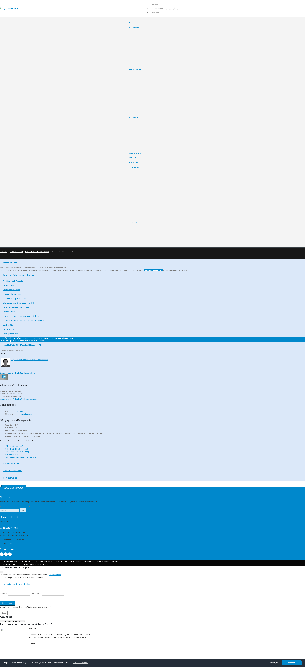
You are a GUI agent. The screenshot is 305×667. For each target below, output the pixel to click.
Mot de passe (136, 189)
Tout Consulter (134, 73)
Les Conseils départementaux (138, 88)
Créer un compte (157, 8)
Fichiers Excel (134, 27)
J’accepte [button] (292, 663)
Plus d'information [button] (80, 663)
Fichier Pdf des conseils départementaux (142, 133)
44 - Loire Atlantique (24, 414)
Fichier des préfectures (136, 49)
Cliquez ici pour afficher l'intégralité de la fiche (17, 373)
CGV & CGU (59, 562)
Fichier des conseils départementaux (141, 40)
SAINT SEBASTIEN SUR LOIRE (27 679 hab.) (21, 457)
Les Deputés (133, 106)
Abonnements (135, 153)
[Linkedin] (176, 8)
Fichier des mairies (135, 34)
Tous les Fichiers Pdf (136, 121)
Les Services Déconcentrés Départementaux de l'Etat (146, 103)
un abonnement (55, 574)
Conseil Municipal (11, 463)
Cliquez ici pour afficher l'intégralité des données (29, 360)
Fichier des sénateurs (136, 61)
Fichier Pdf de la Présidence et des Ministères (144, 124)
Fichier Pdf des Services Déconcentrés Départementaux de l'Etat (150, 148)
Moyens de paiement (111, 562)
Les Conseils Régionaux (136, 85)
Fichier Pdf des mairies (136, 127)
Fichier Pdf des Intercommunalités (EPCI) (142, 136)
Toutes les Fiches (18, 275)
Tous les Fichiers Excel (136, 31)
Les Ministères (134, 79)
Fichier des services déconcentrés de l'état (143, 52)
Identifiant (135, 180)
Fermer (32, 643)
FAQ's (17, 562)
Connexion (134, 167)
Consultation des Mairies (37, 252)
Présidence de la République (138, 76)
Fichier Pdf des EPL (135, 139)
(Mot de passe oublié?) (138, 186)
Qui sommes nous (6, 562)
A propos (154, 4)
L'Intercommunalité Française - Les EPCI (142, 91)
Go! (22, 510)
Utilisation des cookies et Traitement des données (83, 562)
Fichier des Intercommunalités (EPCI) (141, 43)
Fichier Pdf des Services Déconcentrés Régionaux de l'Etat (148, 145)
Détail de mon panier (140, 235)
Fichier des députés (135, 58)
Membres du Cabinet (12, 470)
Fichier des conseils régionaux (139, 37)
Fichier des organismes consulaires (140, 55)
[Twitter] (172, 8)
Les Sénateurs (133, 109)
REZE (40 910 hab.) (12, 454)
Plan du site (26, 562)
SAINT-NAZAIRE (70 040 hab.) (16, 449)
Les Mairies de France (136, 82)
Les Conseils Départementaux (14, 298)
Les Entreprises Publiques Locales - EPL (142, 94)
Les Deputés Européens (137, 112)
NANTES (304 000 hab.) (14, 446)
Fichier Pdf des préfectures (138, 142)
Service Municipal (11, 478)
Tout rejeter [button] (274, 663)
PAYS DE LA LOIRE (18, 411)
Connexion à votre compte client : (17, 584)
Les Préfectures (134, 97)
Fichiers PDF (134, 117)
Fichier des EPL (134, 46)
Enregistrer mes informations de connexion (138, 197)
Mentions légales (46, 562)
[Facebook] (168, 8)
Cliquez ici (11, 543)
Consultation (135, 69)
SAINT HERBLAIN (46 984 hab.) (17, 452)
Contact (132, 158)
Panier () (133, 222)
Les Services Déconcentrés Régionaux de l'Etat (144, 100)
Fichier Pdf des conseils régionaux (140, 130)
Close (4, 613)
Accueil (132, 22)
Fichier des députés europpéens (139, 64)
